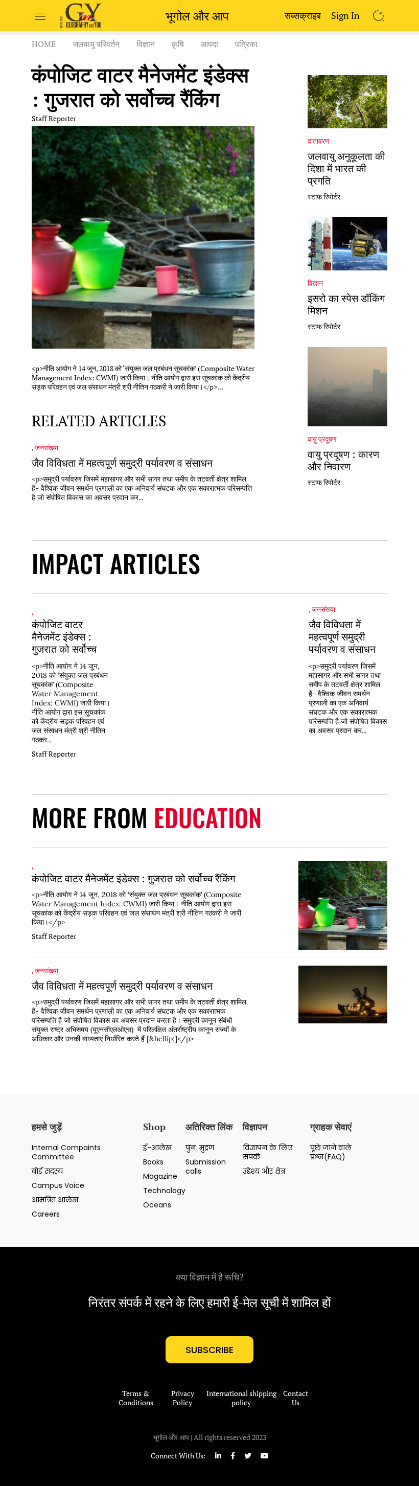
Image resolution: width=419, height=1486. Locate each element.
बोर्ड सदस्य (47, 1171)
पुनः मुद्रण (199, 1147)
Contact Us (295, 1398)
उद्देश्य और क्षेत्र (264, 1171)
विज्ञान (145, 44)
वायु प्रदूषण (322, 438)
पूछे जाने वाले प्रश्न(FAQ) (331, 1152)
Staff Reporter (54, 118)
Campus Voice (58, 1185)
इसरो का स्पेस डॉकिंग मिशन (346, 304)
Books (153, 1162)
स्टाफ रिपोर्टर (324, 196)
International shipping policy (241, 1398)
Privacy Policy (182, 1398)
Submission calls (205, 1166)
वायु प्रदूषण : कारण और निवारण (343, 460)
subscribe (209, 1349)
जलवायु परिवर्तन (96, 44)
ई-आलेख (157, 1147)
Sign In (345, 15)
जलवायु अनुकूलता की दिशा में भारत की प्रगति (346, 168)
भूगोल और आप (197, 15)
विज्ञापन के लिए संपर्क (267, 1152)
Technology (164, 1190)
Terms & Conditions (136, 1398)
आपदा (209, 44)
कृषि (178, 44)
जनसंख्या (46, 447)
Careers (46, 1214)
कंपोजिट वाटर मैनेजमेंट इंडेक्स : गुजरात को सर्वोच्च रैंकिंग (140, 86)
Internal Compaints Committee (66, 1152)
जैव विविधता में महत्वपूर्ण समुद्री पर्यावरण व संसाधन (122, 463)
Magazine (160, 1176)
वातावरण (319, 140)
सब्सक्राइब (303, 15)
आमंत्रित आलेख (55, 1199)
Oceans (157, 1204)
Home (44, 44)
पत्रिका (246, 44)
